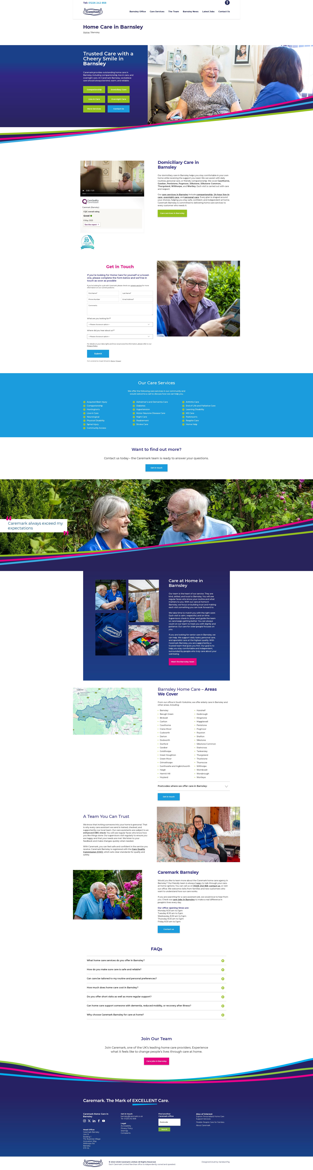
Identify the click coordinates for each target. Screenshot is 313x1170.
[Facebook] (98, 1121)
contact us (214, 886)
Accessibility (126, 1126)
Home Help (191, 424)
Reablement (142, 420)
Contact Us (224, 11)
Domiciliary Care (118, 90)
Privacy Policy (92, 346)
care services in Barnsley (175, 194)
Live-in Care (94, 99)
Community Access (96, 428)
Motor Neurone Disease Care (150, 413)
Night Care (141, 417)
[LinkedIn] (94, 1121)
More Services (94, 109)
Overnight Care (118, 99)
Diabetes (140, 406)
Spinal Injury (93, 424)
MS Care (190, 413)
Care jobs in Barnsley (156, 1061)
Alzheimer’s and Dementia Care (152, 402)
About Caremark (203, 1125)
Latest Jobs (208, 11)
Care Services (157, 11)
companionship (204, 194)
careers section (136, 285)
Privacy (118, 361)
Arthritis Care (192, 402)
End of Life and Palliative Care (200, 406)
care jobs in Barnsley (184, 899)
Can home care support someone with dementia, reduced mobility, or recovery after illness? (139, 1005)
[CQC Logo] (90, 204)
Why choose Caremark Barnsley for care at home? (115, 1014)
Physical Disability (96, 420)
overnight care (171, 197)
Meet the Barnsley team (182, 662)
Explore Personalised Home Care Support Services (210, 1117)
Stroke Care (142, 424)
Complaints (125, 1133)
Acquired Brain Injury (97, 402)
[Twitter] (89, 1121)
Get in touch (156, 468)
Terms (113, 361)
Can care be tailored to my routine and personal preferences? (122, 978)
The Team (173, 11)
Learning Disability (195, 409)
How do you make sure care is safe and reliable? (114, 969)
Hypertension (143, 409)
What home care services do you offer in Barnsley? (116, 960)
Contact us (168, 929)
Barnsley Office (138, 11)
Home (86, 32)
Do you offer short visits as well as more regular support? (119, 996)
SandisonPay (224, 1162)
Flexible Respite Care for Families (210, 1122)
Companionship (94, 90)
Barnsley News (190, 11)
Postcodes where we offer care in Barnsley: (182, 786)
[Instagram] (84, 1121)
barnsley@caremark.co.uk (132, 1116)
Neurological (93, 417)
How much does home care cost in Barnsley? (112, 987)
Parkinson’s (191, 417)
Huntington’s (93, 409)
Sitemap (124, 1131)
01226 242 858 (97, 2)
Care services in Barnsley (172, 213)
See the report (91, 225)
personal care (191, 197)
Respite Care (192, 420)
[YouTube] (103, 1121)
